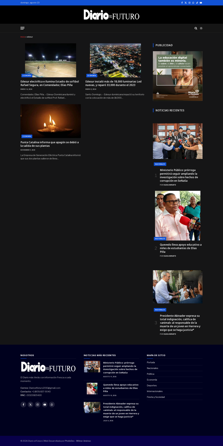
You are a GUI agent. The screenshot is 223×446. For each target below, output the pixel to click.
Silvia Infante (170, 185)
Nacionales (160, 164)
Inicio (22, 37)
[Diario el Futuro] (111, 14)
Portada (151, 362)
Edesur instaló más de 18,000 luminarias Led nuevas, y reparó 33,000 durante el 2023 (113, 83)
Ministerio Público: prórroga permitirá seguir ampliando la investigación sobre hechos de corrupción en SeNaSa (179, 175)
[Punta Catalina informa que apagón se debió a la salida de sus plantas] (50, 121)
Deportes (152, 385)
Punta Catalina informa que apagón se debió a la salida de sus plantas (49, 144)
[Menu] (22, 28)
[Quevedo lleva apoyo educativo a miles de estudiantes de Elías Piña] (178, 215)
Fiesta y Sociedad (156, 397)
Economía (27, 75)
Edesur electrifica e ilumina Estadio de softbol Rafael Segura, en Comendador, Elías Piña (49, 83)
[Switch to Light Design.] (201, 28)
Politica (150, 374)
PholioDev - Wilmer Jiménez (78, 441)
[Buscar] (196, 28)
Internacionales (155, 391)
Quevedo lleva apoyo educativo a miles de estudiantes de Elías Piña (181, 248)
